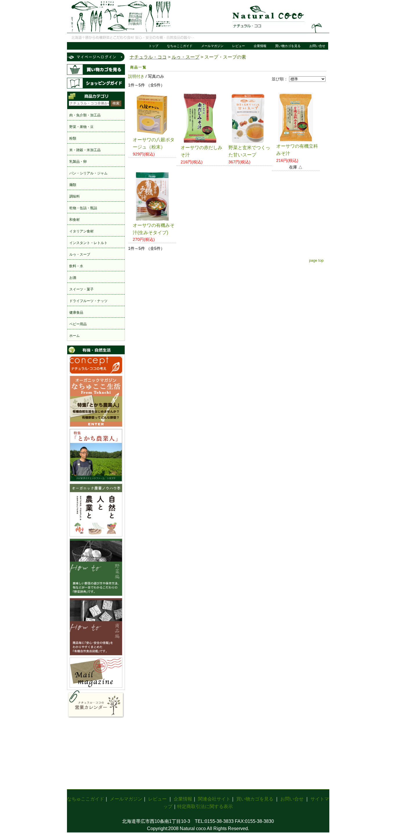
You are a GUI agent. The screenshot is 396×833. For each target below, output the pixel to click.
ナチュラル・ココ (148, 57)
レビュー (238, 46)
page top (316, 260)
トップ (153, 46)
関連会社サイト (214, 798)
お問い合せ (317, 46)
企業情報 (260, 46)
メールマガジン (212, 46)
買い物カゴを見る (288, 46)
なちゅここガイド (179, 46)
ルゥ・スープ (185, 57)
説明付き (136, 76)
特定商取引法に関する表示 (205, 806)
